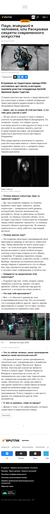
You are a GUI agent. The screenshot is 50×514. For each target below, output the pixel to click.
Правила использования (19, 468)
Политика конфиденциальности (13, 474)
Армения (16, 447)
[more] (47, 347)
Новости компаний (28, 471)
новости (5, 447)
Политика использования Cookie (14, 477)
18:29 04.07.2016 (7, 41)
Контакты (34, 468)
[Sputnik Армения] (7, 18)
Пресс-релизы (14, 471)
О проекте (5, 468)
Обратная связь (7, 486)
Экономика (27, 447)
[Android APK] (8, 493)
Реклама (4, 471)
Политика (40, 447)
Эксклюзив (6, 415)
